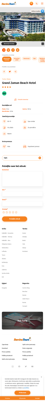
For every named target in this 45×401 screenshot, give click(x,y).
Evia (3, 266)
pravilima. (26, 388)
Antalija (24, 236)
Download (5, 348)
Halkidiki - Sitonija (7, 236)
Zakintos (4, 269)
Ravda (24, 302)
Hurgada (4, 288)
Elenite (24, 295)
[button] (33, 27)
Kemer (24, 233)
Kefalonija (5, 262)
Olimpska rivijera (6, 244)
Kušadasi (25, 251)
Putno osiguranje (27, 348)
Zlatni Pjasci (25, 298)
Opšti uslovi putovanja (8, 359)
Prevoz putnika (6, 352)
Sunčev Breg (26, 288)
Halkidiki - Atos (6, 240)
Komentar (5, 170)
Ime (4, 190)
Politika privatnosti (7, 355)
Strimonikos (5, 247)
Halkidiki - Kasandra (7, 233)
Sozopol (24, 306)
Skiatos (4, 258)
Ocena (5, 209)
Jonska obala (5, 273)
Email (4, 200)
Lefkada (4, 251)
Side (23, 244)
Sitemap (24, 359)
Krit (3, 277)
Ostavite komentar (23, 99)
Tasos (3, 255)
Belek (24, 240)
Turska (4, 79)
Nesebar (24, 291)
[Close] (41, 377)
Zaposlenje (5, 344)
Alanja (9, 79)
